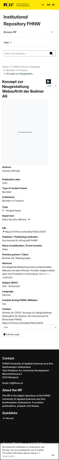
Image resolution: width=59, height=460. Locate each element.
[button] (53, 4)
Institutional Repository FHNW (22, 20)
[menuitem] (29, 32)
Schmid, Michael (11, 170)
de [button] (43, 4)
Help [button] (7, 42)
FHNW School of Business (26, 66)
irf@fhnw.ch (16, 383)
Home (5, 66)
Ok (53, 455)
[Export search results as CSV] (48, 81)
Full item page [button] (12, 334)
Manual (9, 418)
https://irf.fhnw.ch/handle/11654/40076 (25, 231)
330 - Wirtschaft (11, 286)
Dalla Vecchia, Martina (14, 219)
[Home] (17, 5)
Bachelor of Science (16, 70)
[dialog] (29, 451)
